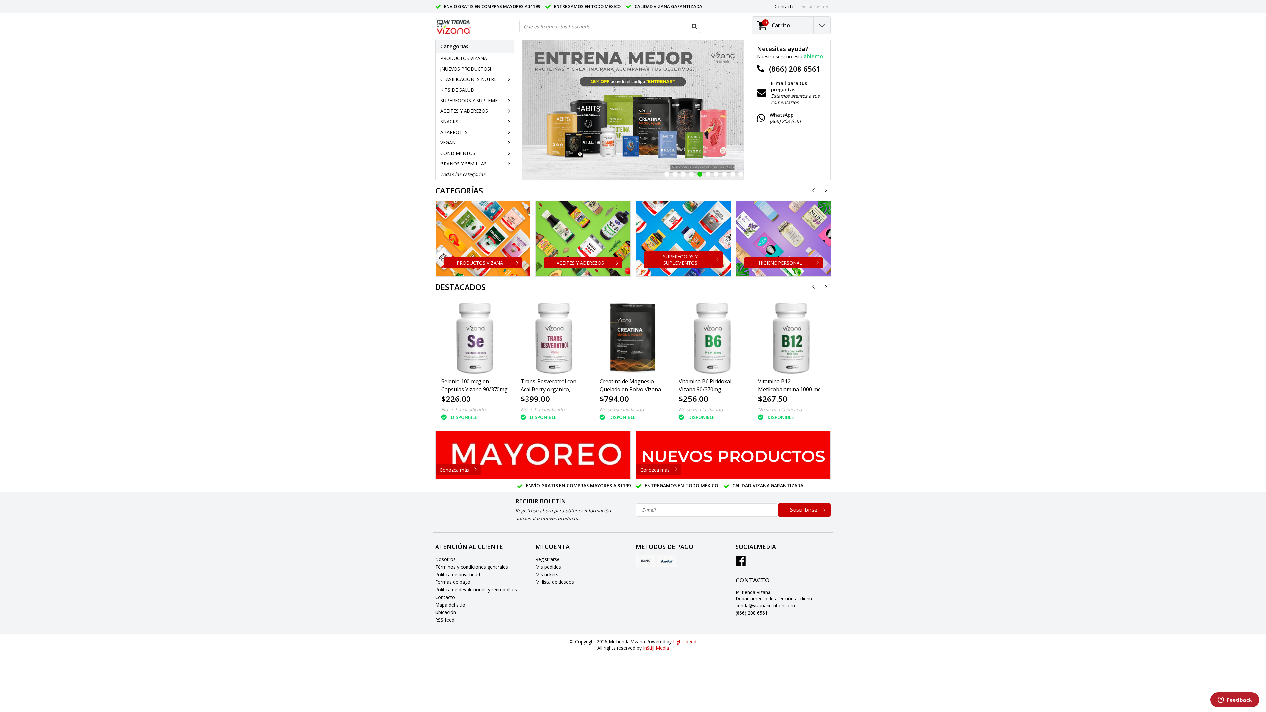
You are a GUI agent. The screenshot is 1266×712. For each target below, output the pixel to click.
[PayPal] (667, 561)
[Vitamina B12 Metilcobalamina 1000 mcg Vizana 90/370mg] (791, 338)
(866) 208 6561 (752, 613)
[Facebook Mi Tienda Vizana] (741, 563)
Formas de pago (452, 582)
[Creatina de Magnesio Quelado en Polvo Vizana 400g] (633, 338)
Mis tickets (546, 574)
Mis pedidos (548, 567)
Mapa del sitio (450, 605)
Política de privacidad (457, 574)
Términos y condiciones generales (471, 567)
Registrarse (547, 559)
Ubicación (445, 612)
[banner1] (533, 455)
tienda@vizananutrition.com (765, 605)
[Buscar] (694, 26)
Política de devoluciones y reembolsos (476, 589)
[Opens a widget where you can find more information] (1234, 700)
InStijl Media (656, 648)
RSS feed (444, 620)
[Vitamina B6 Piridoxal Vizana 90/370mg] (712, 338)
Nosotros (445, 559)
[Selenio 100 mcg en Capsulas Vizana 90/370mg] (474, 338)
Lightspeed (684, 641)
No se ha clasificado (463, 409)
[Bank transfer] (645, 561)
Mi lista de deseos (554, 582)
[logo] (453, 26)
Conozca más (454, 470)
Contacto (445, 597)
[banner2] (733, 455)
